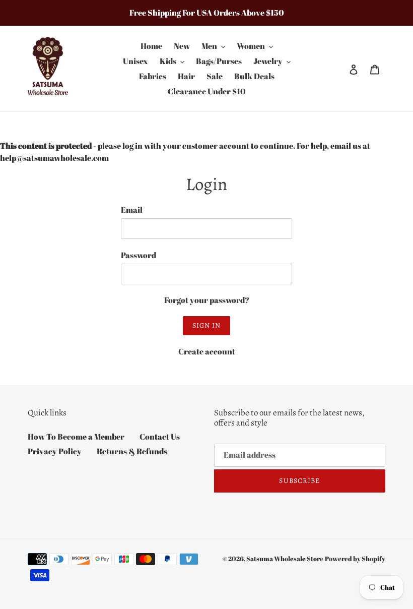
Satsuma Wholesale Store (284, 558)
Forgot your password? (206, 300)
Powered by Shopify (355, 558)
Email (132, 209)
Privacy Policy (55, 451)
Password (138, 255)
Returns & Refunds (132, 451)
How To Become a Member (76, 436)
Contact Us (160, 436)
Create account (206, 351)
